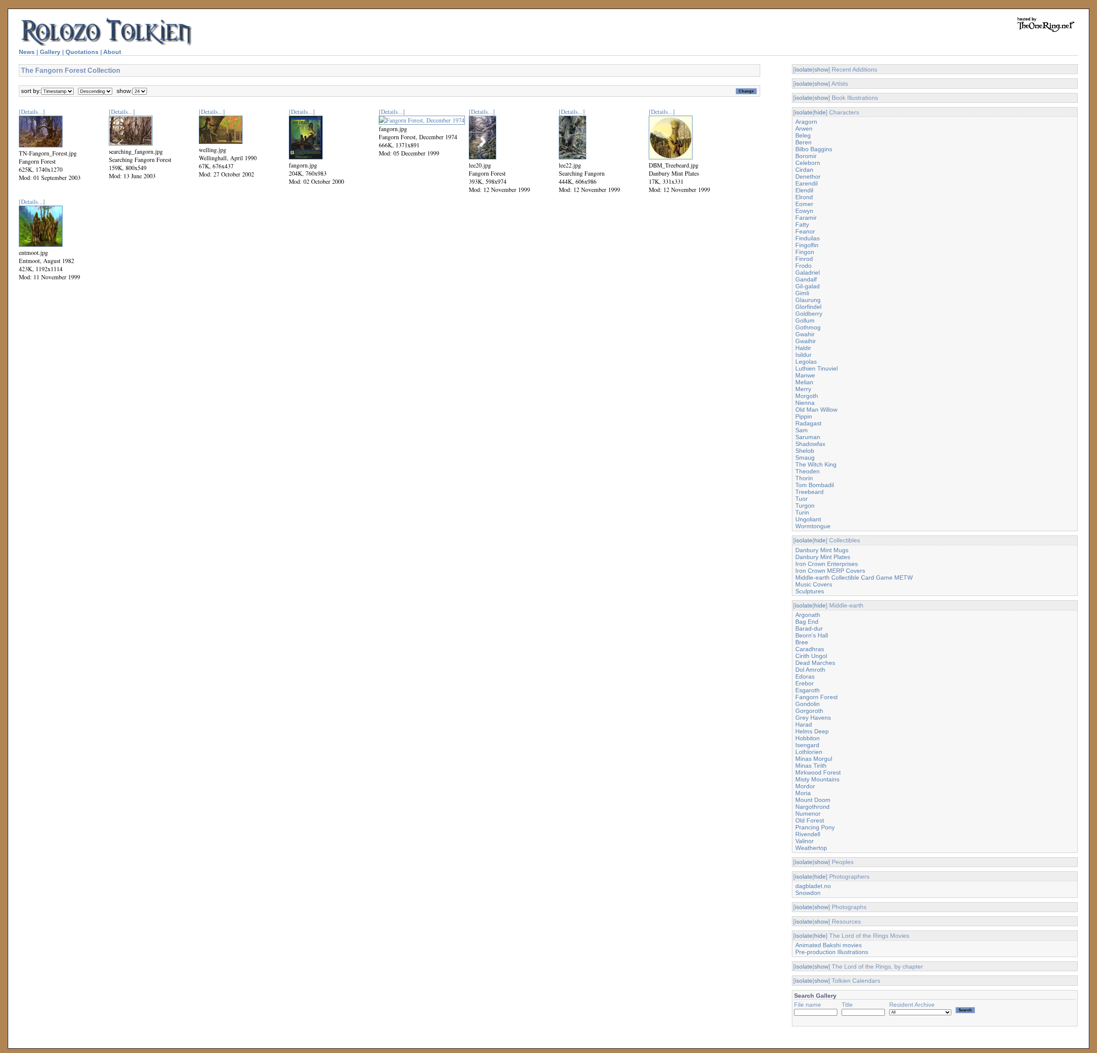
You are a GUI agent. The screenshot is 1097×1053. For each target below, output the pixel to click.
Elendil (804, 190)
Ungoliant (808, 519)
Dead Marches (815, 662)
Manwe (805, 375)
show (821, 69)
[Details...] (32, 112)
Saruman (807, 437)
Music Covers (813, 584)
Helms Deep (812, 731)
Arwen (803, 128)
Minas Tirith (811, 765)
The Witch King (815, 464)
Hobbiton (807, 738)
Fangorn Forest (816, 697)
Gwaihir (805, 341)
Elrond (804, 197)
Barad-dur (809, 628)
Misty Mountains (817, 779)
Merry (803, 389)
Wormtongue (812, 526)
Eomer (804, 203)
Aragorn (806, 121)
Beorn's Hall (811, 635)
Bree (801, 642)
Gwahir (805, 334)
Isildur (803, 354)
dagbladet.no (813, 885)
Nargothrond (812, 806)
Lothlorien (808, 751)
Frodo (803, 265)
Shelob (804, 450)
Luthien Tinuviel (816, 368)
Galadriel (807, 272)
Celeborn (807, 162)
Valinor (804, 841)
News (27, 51)
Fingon (804, 251)
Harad (803, 724)
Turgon (805, 505)
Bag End (806, 621)
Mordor (805, 786)
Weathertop (811, 847)
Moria (803, 793)
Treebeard (809, 491)
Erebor (804, 683)
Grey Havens (813, 717)
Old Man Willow (816, 409)
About (112, 51)
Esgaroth (807, 690)
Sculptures (809, 591)
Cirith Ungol (811, 655)
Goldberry (808, 313)
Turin (802, 512)
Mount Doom (812, 799)
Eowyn (804, 210)
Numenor (808, 813)
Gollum (805, 320)
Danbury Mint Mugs (821, 550)
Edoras (805, 676)
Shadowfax (810, 443)
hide (820, 112)
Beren (803, 142)
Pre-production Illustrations (831, 951)
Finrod (804, 258)
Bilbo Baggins (813, 149)
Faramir (806, 217)
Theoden (807, 471)
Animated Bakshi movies (828, 945)
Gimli (802, 293)
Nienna (805, 402)
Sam (801, 430)
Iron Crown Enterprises (826, 563)
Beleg (803, 135)
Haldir (803, 347)
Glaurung (808, 299)
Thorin (804, 478)
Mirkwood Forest (818, 772)
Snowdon (808, 892)
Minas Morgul (813, 758)
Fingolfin (806, 245)
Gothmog (808, 327)
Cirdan (804, 169)
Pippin (803, 416)
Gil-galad (807, 286)
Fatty (802, 224)
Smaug (805, 457)
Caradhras (809, 649)
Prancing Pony (815, 827)
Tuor (801, 498)
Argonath (807, 614)
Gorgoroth (809, 710)
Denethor (808, 176)
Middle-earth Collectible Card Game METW (854, 577)
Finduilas (807, 238)
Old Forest (809, 820)
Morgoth (806, 395)
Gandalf (806, 279)
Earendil (806, 183)
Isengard (807, 745)
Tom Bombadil (814, 485)
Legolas (806, 361)
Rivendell (807, 834)
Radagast (808, 423)
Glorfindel (808, 306)
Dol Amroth (810, 669)
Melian (804, 382)
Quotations (82, 51)
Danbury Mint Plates (822, 556)
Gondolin (807, 703)
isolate (803, 69)
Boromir (806, 156)
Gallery (50, 51)
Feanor (805, 231)
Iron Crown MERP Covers (830, 570)
